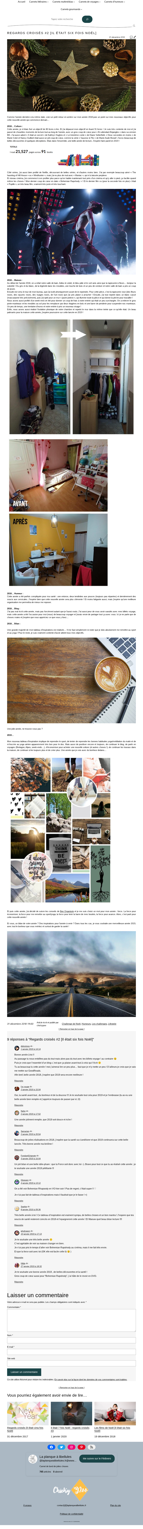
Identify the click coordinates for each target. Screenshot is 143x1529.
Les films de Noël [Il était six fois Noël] (112, 1429)
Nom (10, 1335)
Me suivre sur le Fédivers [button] (97, 1458)
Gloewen (25, 1180)
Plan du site (115, 1505)
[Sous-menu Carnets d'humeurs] (124, 2)
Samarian (25, 1131)
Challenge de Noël (71, 1024)
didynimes (25, 1046)
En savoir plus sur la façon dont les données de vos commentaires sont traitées (90, 1379)
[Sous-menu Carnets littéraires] (48, 2)
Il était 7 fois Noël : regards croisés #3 (70, 1429)
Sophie (24, 1206)
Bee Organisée (67, 911)
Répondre (18, 1081)
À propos (27, 1505)
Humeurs (86, 1024)
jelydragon (25, 1231)
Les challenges (99, 1024)
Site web (11, 1358)
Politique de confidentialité (71, 1514)
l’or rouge (25, 1086)
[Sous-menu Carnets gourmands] (81, 9)
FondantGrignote (28, 1156)
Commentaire (14, 1307)
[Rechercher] (87, 19)
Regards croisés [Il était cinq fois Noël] (25, 1429)
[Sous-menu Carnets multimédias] (74, 2)
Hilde (23, 1263)
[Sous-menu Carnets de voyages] (100, 2)
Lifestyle (112, 1024)
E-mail (10, 1347)
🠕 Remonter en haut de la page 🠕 (71, 1029)
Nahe (23, 1111)
